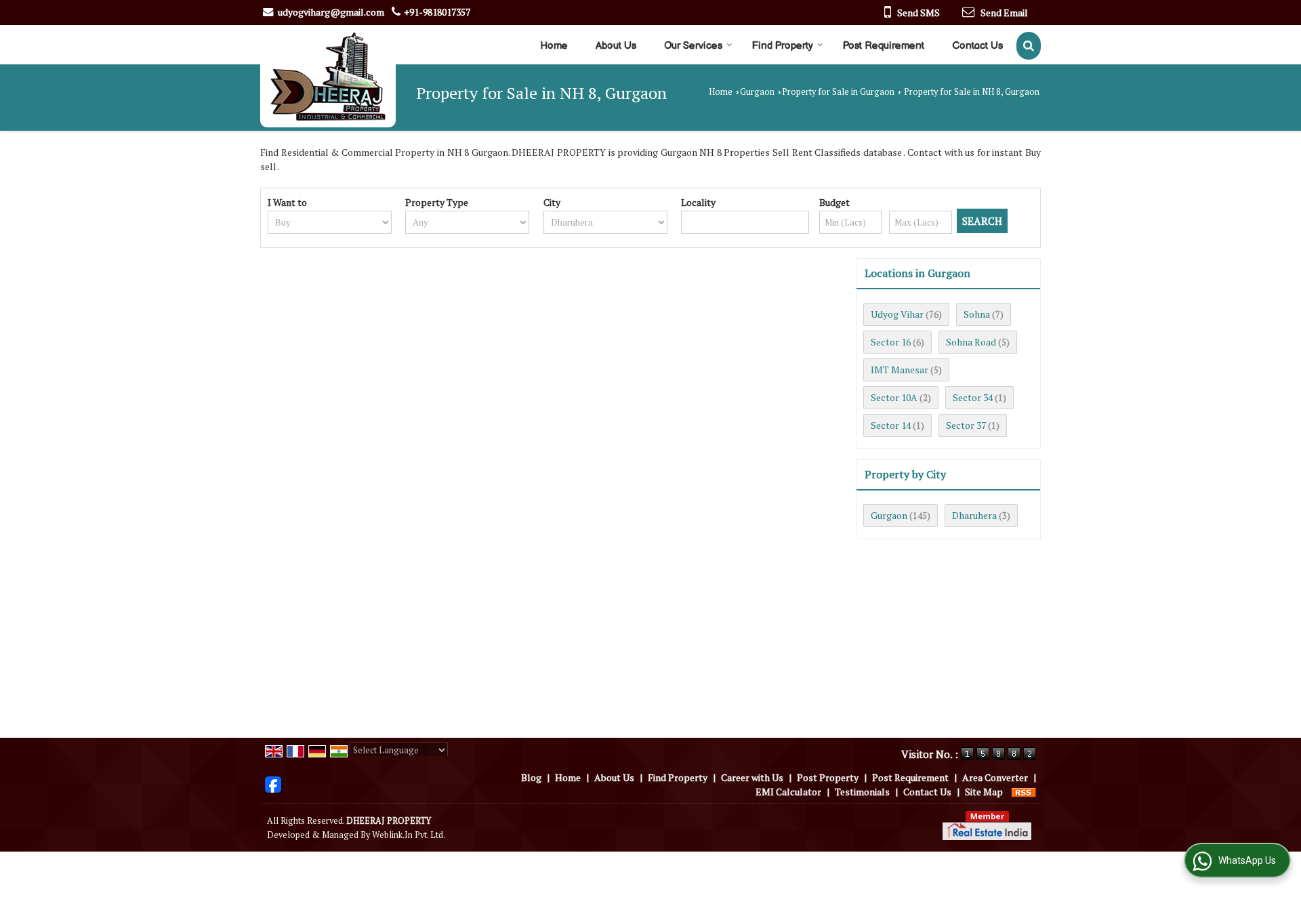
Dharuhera (974, 515)
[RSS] (1024, 791)
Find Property (782, 45)
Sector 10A (894, 397)
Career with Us (752, 777)
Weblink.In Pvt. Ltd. (408, 835)
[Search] (1028, 46)
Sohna (977, 314)
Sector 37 (966, 425)
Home (554, 45)
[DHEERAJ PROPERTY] (328, 76)
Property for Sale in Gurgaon (838, 92)
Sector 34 (973, 397)
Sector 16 (891, 341)
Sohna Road (971, 341)
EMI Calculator (788, 791)
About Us (616, 45)
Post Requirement (883, 45)
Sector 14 (891, 425)
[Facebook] (273, 782)
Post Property (828, 777)
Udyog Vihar (897, 314)
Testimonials (862, 791)
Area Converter (995, 777)
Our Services (693, 45)
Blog (531, 777)
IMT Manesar (899, 369)
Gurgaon (757, 92)
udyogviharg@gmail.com (331, 11)
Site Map (984, 791)
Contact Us (977, 45)
